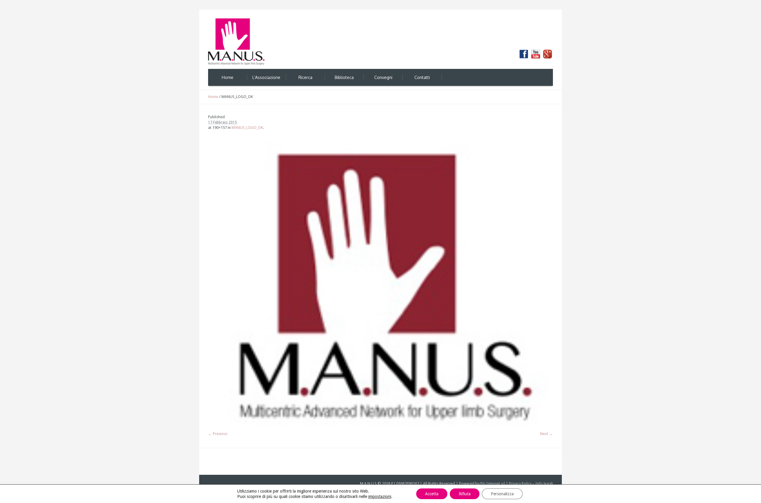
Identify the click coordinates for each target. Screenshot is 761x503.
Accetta (431, 493)
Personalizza (502, 493)
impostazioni (379, 496)
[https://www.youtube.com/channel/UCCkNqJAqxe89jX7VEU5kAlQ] (535, 54)
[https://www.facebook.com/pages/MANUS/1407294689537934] (523, 54)
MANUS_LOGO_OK (247, 127)
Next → (546, 433)
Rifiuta (465, 493)
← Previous (217, 433)
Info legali (544, 483)
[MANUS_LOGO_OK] (380, 283)
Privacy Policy (520, 483)
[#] (547, 54)
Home (213, 96)
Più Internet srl (492, 483)
